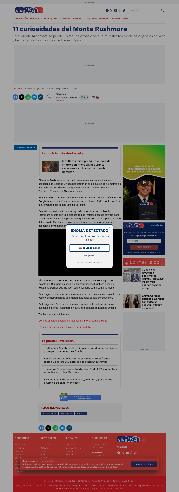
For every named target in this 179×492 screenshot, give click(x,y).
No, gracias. (89, 256)
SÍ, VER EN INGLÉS (90, 248)
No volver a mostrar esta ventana (89, 263)
